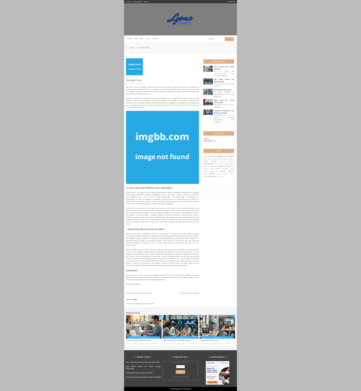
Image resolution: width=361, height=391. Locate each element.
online (217, 169)
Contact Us (129, 1)
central (209, 159)
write (218, 176)
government (213, 166)
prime (216, 171)
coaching (214, 159)
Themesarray (186, 389)
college (219, 159)
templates (231, 173)
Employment (139, 38)
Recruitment (129, 77)
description (214, 161)
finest (204, 166)
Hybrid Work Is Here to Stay (222, 90)
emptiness (216, 163)
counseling (231, 159)
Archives (206, 138)
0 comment (140, 83)
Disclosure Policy (137, 1)
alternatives (206, 156)
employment (208, 164)
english (221, 163)
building (220, 156)
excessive (226, 163)
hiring (228, 166)
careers (205, 159)
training (205, 176)
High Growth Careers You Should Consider (177, 340)
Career (129, 38)
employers (231, 161)
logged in (138, 304)
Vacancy (155, 38)
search (205, 173)
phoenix (212, 171)
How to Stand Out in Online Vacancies (139, 340)
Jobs (147, 38)
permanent (205, 171)
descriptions (223, 161)
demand (205, 161)
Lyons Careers (184, 376)
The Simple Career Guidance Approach (139, 293)
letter (212, 168)
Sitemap (146, 1)
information (206, 168)
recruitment (222, 171)
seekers (212, 174)
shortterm (218, 173)
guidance (221, 166)
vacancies (212, 176)
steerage (225, 173)
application (213, 156)
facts (232, 164)
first (208, 166)
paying (232, 168)
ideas (232, 166)
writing (221, 176)
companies (224, 159)
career (231, 156)
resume (231, 171)
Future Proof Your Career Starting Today (139, 377)
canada (225, 156)
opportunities (224, 168)
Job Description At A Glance (189, 293)
